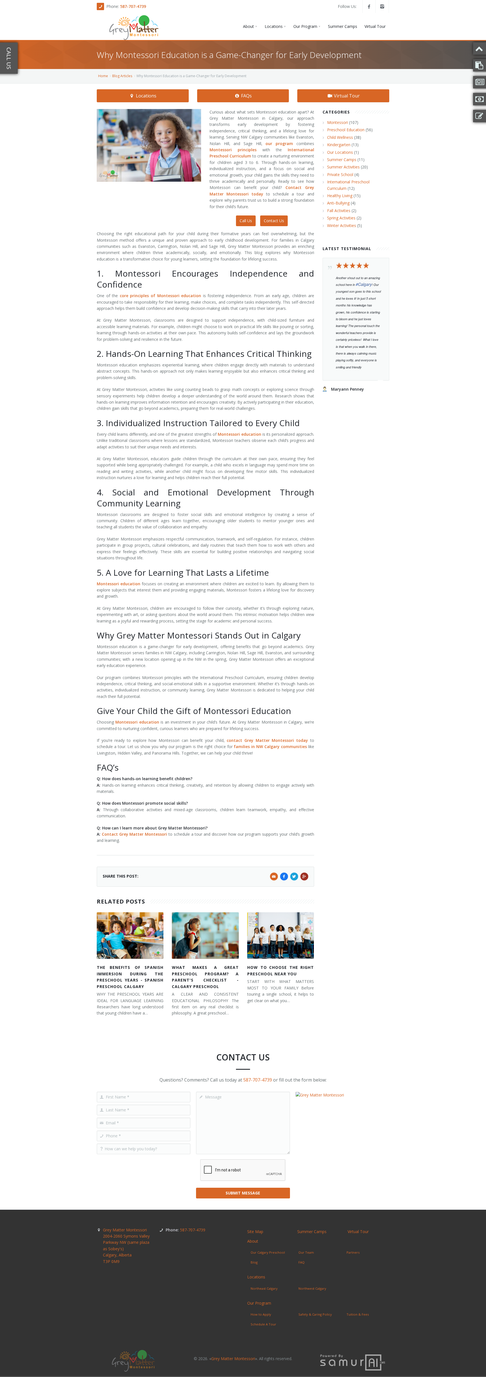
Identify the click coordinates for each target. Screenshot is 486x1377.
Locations (145, 96)
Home (103, 76)
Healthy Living (339, 195)
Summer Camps (341, 159)
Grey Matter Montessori (126, 1245)
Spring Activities (341, 218)
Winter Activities (341, 225)
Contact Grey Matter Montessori (134, 834)
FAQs (246, 96)
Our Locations (340, 152)
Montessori (337, 122)
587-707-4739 (133, 6)
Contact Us (274, 220)
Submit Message (243, 1193)
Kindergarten (338, 144)
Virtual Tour (346, 96)
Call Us (246, 220)
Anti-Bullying (338, 203)
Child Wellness (340, 137)
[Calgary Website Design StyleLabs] (352, 1362)
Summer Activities (343, 167)
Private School (340, 174)
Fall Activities (338, 210)
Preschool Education (345, 129)
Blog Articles (122, 76)
